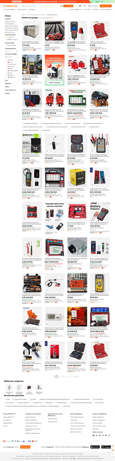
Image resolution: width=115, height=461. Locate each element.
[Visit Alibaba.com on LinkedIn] (97, 435)
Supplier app (50, 447)
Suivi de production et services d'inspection (33, 429)
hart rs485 (33, 399)
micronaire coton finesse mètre (73, 123)
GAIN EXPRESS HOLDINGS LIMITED (98, 161)
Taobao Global (64, 454)
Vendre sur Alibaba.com (98, 417)
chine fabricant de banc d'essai (79, 126)
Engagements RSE (7, 423)
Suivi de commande (97, 423)
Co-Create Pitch (7, 420)
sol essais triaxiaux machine (20, 399)
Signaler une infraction (75, 432)
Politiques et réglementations (33, 433)
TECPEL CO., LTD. (94, 300)
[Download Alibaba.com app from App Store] (95, 447)
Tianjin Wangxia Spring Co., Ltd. (52, 48)
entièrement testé (38, 402)
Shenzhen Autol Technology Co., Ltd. (54, 195)
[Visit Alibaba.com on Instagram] (103, 435)
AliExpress (35, 454)
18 (75, 376)
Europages (80, 454)
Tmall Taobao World (50, 454)
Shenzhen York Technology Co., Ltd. (31, 196)
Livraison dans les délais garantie (33, 423)
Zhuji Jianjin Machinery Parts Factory (99, 83)
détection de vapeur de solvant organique (33, 126)
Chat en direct (73, 420)
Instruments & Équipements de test (36, 14)
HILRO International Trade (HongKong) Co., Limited (77, 118)
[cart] (85, 6)
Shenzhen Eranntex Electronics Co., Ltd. (32, 82)
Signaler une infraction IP (76, 429)
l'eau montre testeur (98, 399)
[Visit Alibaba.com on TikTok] (109, 435)
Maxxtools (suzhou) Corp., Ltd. (29, 334)
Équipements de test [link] (52, 14)
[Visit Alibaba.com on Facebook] (94, 435)
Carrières (5, 426)
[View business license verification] (71, 458)
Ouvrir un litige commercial (76, 423)
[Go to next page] (78, 376)
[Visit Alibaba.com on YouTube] (106, 435)
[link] (113, 446)
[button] (62, 6)
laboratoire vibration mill (23, 402)
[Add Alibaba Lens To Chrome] (25, 447)
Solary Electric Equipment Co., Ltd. (75, 196)
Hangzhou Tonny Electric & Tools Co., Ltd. (55, 300)
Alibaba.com (85, 447)
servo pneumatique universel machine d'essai (57, 126)
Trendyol (74, 454)
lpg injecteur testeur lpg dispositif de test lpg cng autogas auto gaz (55, 399)
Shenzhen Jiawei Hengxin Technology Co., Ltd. (77, 49)
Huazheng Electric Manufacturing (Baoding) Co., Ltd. (32, 48)
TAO (70, 454)
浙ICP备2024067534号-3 (97, 458)
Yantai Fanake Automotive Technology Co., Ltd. (55, 116)
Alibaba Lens (10, 447)
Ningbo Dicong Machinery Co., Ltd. (30, 161)
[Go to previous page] (53, 376)
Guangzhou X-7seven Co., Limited (75, 162)
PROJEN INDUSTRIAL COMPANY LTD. (54, 161)
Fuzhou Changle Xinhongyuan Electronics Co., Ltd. (77, 300)
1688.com (41, 454)
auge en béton (67, 406)
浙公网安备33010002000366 (83, 458)
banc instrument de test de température (93, 123)
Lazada (57, 454)
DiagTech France (49, 268)
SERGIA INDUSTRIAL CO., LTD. (74, 229)
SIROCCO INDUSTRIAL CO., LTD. (98, 195)
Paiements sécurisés (31, 417)
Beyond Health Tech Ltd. (73, 267)
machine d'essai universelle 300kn (81, 399)
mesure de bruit (10, 402)
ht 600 (8, 399)
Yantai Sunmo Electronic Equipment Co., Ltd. (77, 82)
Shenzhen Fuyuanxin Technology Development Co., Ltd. (100, 231)
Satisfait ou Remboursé (31, 420)
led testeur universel (94, 126)
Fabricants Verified (52, 418)
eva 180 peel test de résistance (31, 123)
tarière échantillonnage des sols (31, 130)
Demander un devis (52, 421)
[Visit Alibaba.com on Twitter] (100, 435)
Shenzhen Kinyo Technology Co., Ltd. (54, 335)
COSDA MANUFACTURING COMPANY (31, 229)
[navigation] (12, 196)
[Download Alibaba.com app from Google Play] (106, 447)
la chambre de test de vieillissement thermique (81, 402)
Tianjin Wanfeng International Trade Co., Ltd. (32, 302)
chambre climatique (62, 402)
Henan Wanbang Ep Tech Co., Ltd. (98, 266)
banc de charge (99, 402)
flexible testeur (49, 402)
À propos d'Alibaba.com (9, 413)
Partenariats (95, 429)
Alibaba (23, 14)
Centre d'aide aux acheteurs (77, 417)
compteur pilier (46, 130)
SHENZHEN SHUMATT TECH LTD (98, 48)
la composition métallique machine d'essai (51, 123)
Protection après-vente (31, 426)
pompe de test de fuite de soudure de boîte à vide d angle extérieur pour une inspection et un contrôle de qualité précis (33, 406)
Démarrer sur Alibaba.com (99, 420)
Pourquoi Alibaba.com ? (8, 417)
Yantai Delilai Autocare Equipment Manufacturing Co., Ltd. (100, 116)
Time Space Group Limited (28, 266)
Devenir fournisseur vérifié (99, 426)
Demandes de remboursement (77, 426)
